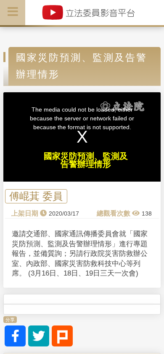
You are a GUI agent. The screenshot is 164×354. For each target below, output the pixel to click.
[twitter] (38, 335)
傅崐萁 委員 (36, 196)
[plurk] (62, 335)
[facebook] (15, 335)
